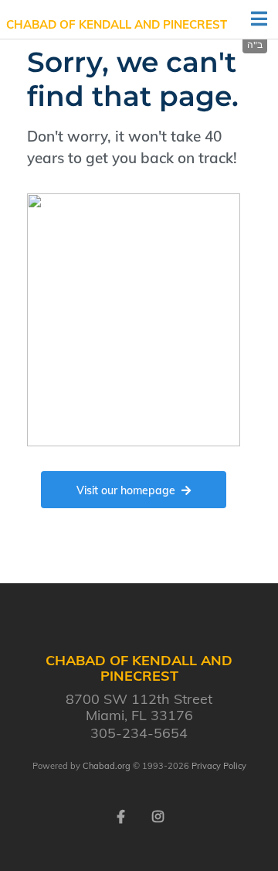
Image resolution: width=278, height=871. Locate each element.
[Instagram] (157, 815)
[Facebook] (120, 815)
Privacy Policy (219, 765)
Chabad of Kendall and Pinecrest (116, 24)
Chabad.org (107, 765)
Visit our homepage (125, 490)
